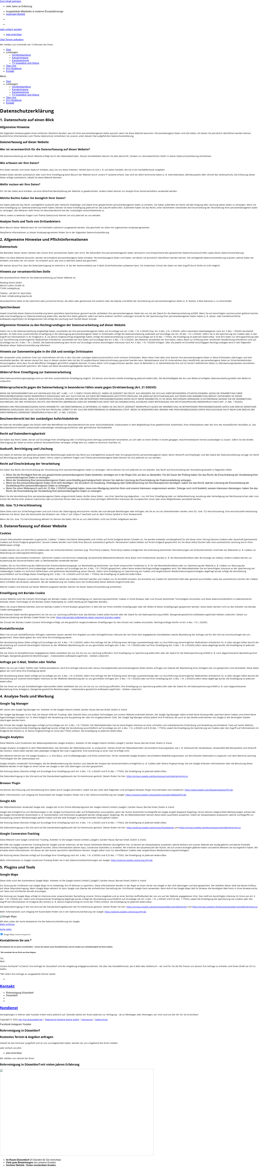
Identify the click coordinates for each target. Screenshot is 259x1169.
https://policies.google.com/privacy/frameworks (150, 827)
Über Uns (11, 66)
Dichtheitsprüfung (21, 55)
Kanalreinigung (20, 57)
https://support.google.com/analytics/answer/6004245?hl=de (155, 794)
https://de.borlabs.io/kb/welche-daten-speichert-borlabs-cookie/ (88, 617)
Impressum (87, 1019)
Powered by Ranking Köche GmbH (62, 1019)
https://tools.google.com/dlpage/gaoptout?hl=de (209, 789)
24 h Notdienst (13, 68)
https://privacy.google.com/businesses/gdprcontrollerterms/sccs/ (225, 906)
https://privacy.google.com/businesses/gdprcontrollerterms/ (157, 906)
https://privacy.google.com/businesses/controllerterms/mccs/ (157, 776)
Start (8, 49)
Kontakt (10, 71)
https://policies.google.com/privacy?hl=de (131, 860)
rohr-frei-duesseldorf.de (30, 1019)
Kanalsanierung (20, 60)
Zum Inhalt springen (10, 1)
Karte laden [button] (6, 929)
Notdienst (9, 1007)
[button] (129, 76)
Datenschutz (101, 1019)
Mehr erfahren (7, 924)
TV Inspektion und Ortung (25, 63)
